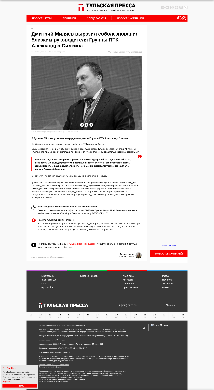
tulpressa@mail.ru (62, 352)
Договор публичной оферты (50, 367)
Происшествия (130, 287)
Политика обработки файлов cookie (53, 381)
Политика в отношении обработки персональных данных (62, 379)
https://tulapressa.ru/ (77, 325)
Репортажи (128, 283)
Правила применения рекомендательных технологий (60, 377)
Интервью (128, 280)
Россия (166, 276)
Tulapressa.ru (47, 276)
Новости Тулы (42, 18)
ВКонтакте (170, 305)
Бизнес (166, 287)
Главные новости (89, 276)
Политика (167, 280)
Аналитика (128, 276)
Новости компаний (130, 18)
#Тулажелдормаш (134, 52)
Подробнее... (7, 382)
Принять (20, 386)
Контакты (45, 283)
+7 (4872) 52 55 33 (127, 305)
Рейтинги (69, 18)
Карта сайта (47, 287)
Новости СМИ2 (169, 245)
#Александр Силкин (116, 52)
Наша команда (48, 280)
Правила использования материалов (54, 365)
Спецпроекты (96, 18)
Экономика (168, 283)
